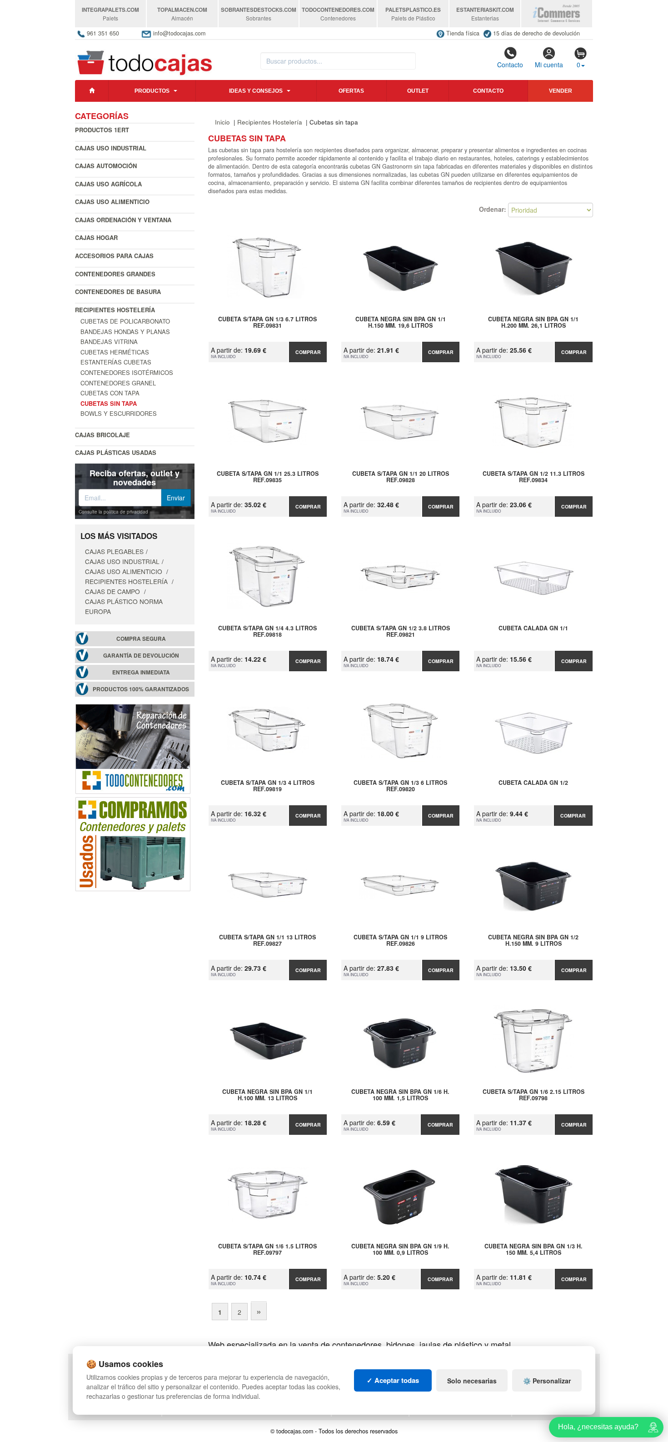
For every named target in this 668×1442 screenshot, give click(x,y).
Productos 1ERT (102, 129)
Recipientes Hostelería (115, 309)
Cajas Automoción (106, 165)
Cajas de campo (113, 591)
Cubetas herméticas (114, 352)
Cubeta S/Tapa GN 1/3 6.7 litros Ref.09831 (267, 322)
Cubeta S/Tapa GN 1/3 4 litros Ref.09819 (267, 786)
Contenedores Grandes (115, 273)
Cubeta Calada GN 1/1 (533, 628)
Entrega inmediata (141, 672)
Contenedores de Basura (118, 291)
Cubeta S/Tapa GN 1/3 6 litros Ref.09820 (400, 786)
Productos (152, 91)
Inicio (222, 122)
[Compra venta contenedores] (133, 843)
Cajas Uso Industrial (110, 148)
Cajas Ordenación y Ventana (123, 219)
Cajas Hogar (96, 237)
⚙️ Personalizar (547, 1380)
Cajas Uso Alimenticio (112, 201)
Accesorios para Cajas (114, 255)
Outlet (418, 91)
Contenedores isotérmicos (126, 372)
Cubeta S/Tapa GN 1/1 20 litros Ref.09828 (400, 477)
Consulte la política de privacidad (113, 512)
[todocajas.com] (145, 58)
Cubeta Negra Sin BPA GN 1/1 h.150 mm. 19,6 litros (400, 322)
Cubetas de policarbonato (125, 321)
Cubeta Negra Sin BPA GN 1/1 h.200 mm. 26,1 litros (533, 322)
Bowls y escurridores (118, 413)
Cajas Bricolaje (102, 434)
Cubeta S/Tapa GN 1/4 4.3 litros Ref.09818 (267, 632)
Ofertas (351, 91)
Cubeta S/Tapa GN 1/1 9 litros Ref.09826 (400, 941)
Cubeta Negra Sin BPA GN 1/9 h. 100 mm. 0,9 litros (400, 1250)
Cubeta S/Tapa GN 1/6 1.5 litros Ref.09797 (267, 1250)
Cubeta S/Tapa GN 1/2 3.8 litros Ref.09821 (400, 632)
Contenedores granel (118, 383)
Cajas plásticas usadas (115, 452)
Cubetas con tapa (110, 393)
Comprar (308, 352)
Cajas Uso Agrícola (108, 184)
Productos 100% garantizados (141, 689)
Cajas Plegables (114, 551)
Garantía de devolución (141, 655)
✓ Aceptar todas (393, 1380)
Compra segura (141, 639)
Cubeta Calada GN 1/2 (533, 783)
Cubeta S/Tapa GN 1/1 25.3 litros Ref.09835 (268, 477)
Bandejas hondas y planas (125, 331)
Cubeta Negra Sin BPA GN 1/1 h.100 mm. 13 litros (267, 1095)
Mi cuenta (549, 64)
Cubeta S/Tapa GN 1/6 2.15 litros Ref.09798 (533, 1095)
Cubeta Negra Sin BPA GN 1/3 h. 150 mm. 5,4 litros (533, 1250)
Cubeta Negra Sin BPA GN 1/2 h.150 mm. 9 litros (533, 941)
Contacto (510, 64)
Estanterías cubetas (115, 362)
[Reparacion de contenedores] (133, 748)
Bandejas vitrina (109, 341)
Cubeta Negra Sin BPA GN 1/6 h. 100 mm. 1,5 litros (400, 1095)
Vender (560, 91)
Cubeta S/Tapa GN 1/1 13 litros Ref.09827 (267, 941)
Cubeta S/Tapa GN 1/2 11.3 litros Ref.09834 (533, 477)
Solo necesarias (472, 1380)
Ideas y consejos (256, 91)
